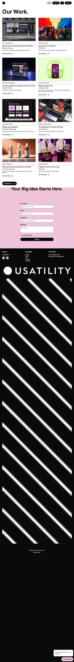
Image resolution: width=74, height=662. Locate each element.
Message (23, 224)
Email (22, 210)
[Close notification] (71, 651)
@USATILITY (5, 254)
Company (23, 217)
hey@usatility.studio (54, 254)
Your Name (24, 203)
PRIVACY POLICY (37, 552)
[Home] (3, 3)
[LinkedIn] (7, 258)
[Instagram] (3, 258)
